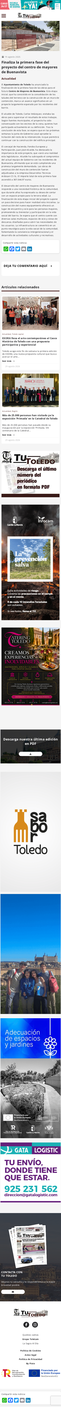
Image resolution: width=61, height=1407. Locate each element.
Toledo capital (18, 334)
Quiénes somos (30, 1334)
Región (15, 411)
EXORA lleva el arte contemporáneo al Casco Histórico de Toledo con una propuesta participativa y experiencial (29, 341)
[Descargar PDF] (30, 754)
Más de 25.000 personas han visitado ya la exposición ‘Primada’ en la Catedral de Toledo (30, 417)
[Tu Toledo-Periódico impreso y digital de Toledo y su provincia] (30, 15)
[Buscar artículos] (58, 16)
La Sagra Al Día (30, 1343)
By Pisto (30, 1363)
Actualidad (8, 78)
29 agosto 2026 (12, 366)
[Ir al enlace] (26, 1325)
